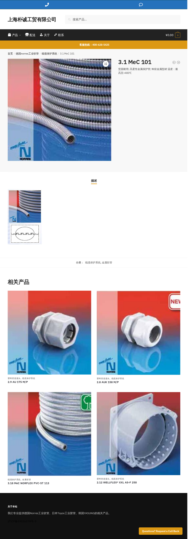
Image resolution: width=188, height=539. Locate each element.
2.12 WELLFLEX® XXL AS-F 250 (117, 482)
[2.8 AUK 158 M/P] (138, 333)
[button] (106, 64)
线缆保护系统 (49, 53)
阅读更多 (49, 388)
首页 (10, 53)
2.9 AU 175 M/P (18, 382)
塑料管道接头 (14, 378)
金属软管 (107, 262)
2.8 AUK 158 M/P (108, 382)
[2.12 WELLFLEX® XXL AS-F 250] (138, 433)
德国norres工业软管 (27, 53)
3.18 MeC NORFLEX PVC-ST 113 (28, 483)
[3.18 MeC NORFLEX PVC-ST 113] (49, 434)
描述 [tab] (94, 180)
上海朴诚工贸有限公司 (32, 19)
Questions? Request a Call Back (160, 531)
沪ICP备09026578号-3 (22, 521)
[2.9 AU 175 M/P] (49, 332)
